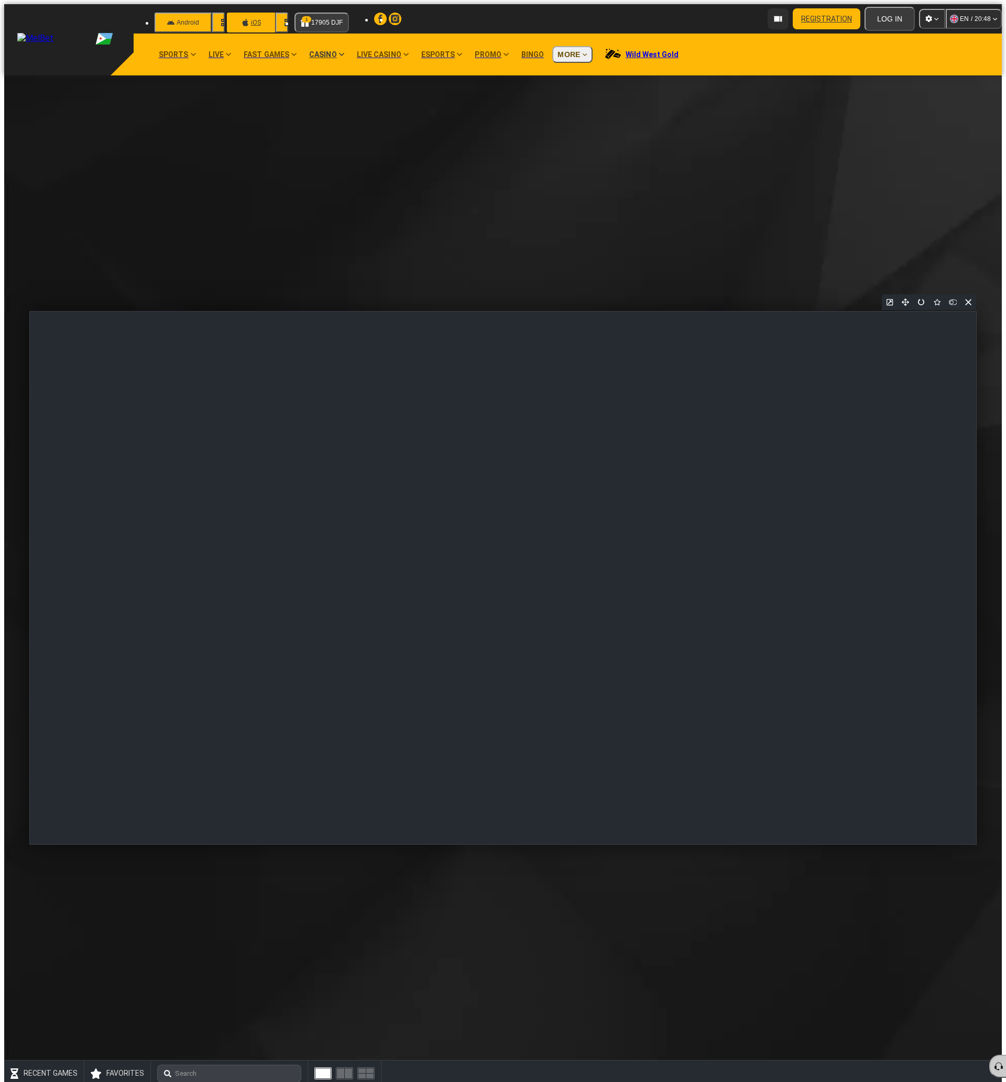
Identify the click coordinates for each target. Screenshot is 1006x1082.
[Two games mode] (344, 1073)
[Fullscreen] (905, 302)
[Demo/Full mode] (952, 302)
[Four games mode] (366, 1073)
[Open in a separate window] (890, 302)
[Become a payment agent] (778, 18)
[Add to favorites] (937, 302)
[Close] (968, 302)
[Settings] (932, 19)
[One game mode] (323, 1073)
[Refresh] (921, 302)
